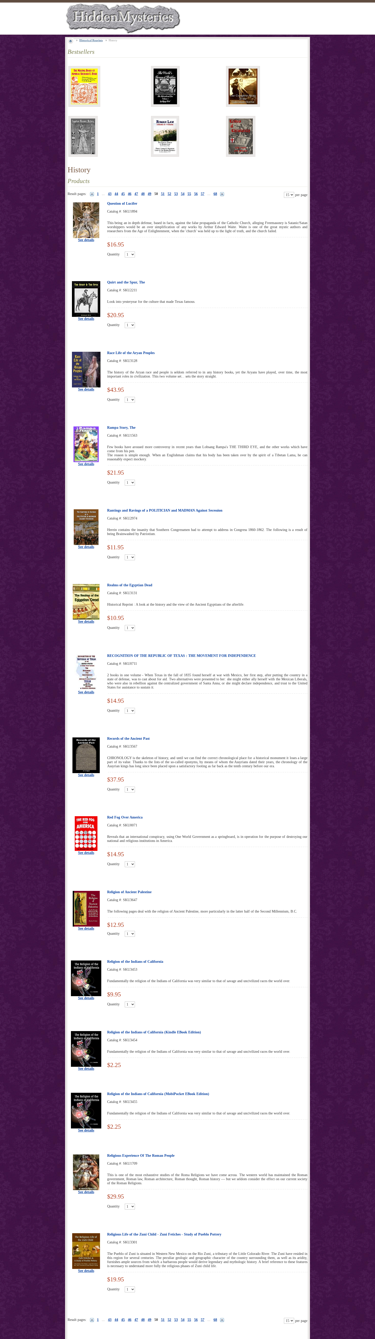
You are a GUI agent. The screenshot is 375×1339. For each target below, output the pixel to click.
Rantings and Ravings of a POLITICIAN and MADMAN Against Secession (164, 510)
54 (182, 194)
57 (202, 194)
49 (149, 194)
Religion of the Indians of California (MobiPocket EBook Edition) (158, 1094)
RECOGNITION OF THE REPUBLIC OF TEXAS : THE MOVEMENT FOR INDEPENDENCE (181, 656)
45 (123, 194)
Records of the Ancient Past (128, 738)
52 (169, 194)
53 (176, 194)
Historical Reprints (91, 40)
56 (196, 194)
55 (189, 194)
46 (129, 194)
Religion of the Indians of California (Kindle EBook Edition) (154, 1032)
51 (163, 194)
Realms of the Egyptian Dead (129, 585)
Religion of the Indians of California (135, 962)
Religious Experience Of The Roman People (140, 1156)
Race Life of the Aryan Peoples (131, 353)
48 (143, 194)
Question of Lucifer (122, 203)
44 (116, 194)
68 (215, 194)
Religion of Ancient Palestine (129, 892)
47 (136, 194)
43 (109, 194)
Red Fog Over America (125, 817)
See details (86, 240)
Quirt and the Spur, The (126, 282)
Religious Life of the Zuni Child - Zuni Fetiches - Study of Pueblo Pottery (164, 1234)
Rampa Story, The (121, 428)
